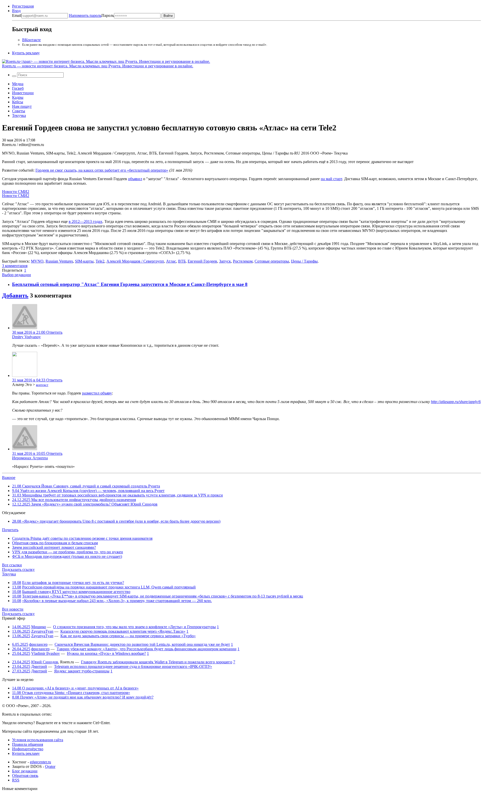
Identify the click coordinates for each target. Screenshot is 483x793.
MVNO (37, 261)
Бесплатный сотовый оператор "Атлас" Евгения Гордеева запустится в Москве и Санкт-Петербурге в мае (128, 284)
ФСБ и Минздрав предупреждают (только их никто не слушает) (67, 556)
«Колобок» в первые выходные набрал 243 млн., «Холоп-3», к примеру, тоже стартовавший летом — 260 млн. (117, 601)
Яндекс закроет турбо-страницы (81, 671)
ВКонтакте (31, 40)
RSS (15, 780)
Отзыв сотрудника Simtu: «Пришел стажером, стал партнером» (71, 692)
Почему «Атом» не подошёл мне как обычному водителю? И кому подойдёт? (82, 697)
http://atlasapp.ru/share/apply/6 (456, 402)
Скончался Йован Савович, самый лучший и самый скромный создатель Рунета (86, 486)
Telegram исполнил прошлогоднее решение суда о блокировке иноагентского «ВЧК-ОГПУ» (133, 666)
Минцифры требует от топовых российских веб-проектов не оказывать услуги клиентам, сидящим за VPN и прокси (117, 495)
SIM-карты (84, 261)
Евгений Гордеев (202, 261)
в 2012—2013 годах (85, 221)
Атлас (171, 261)
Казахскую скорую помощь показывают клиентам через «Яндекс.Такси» (122, 631)
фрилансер (38, 644)
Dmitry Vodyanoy (26, 337)
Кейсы (17, 102)
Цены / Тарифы (304, 261)
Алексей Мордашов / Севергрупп (135, 261)
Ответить (54, 332)
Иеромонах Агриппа (30, 458)
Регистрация (23, 6)
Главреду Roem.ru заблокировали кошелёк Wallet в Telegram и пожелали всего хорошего (156, 662)
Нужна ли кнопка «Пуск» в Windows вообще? (106, 653)
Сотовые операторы (272, 261)
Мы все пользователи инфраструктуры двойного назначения (74, 500)
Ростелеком (243, 261)
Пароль (91, 15)
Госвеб (18, 88)
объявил (135, 179)
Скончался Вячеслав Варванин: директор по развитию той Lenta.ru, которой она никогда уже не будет (142, 644)
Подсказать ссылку (18, 569)
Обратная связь (25, 775)
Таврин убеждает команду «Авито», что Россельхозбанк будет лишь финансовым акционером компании (146, 649)
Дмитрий (39, 666)
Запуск (225, 261)
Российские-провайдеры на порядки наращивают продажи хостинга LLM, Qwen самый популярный (109, 587)
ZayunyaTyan (42, 631)
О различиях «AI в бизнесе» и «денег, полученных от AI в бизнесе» (75, 688)
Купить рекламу (26, 53)
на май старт (331, 179)
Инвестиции (23, 93)
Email (16, 15)
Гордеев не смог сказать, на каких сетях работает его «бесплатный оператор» (101, 170)
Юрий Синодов (44, 662)
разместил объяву (97, 393)
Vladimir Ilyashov (45, 653)
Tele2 (100, 261)
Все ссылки (12, 565)
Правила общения (27, 744)
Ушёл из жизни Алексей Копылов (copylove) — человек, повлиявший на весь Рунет (88, 490)
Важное (8, 477)
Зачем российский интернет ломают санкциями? (54, 547)
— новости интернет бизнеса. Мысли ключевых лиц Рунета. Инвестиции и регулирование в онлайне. (97, 66)
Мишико (38, 627)
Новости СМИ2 (15, 191)
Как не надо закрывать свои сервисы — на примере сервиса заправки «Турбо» (128, 636)
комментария (14, 266)
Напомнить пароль (85, 15)
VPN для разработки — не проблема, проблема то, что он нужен (67, 552)
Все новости (12, 609)
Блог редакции (24, 771)
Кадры (17, 97)
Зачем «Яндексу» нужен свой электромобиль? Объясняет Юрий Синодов (84, 504)
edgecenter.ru (40, 762)
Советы (18, 111)
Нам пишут (22, 106)
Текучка (19, 115)
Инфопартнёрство (27, 749)
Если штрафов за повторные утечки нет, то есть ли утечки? (73, 582)
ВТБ (182, 261)
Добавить (15, 295)
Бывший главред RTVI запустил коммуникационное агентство (76, 591)
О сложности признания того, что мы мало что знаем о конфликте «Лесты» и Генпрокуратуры (134, 627)
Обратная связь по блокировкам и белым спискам (55, 543)
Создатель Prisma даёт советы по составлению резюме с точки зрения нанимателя (82, 538)
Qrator (50, 766)
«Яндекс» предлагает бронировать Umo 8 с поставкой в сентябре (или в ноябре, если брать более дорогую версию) (116, 521)
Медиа (17, 84)
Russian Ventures (59, 261)
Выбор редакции (16, 275)
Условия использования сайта (37, 740)
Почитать (10, 530)
